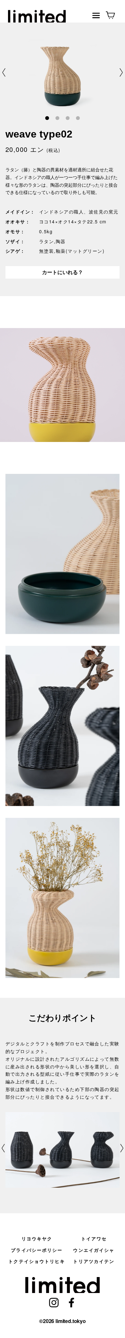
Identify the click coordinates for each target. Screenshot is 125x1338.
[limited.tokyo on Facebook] (71, 1301)
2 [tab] (57, 118)
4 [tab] (77, 118)
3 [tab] (67, 118)
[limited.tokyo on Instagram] (54, 1301)
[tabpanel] (62, 72)
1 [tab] (47, 118)
